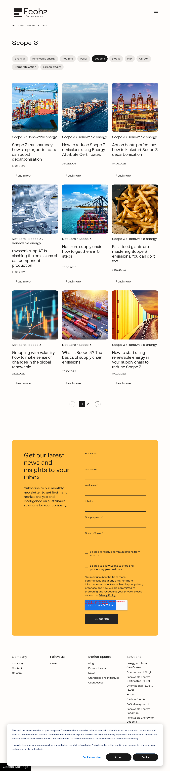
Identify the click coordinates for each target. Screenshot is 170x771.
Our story (18, 663)
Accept (119, 757)
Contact (17, 668)
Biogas (131, 694)
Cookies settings (92, 757)
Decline (145, 757)
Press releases (97, 668)
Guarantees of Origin (139, 672)
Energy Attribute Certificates (137, 665)
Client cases (95, 682)
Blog (91, 663)
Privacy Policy (107, 595)
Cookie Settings (15, 767)
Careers (17, 673)
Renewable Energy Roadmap (138, 711)
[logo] (30, 13)
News (91, 673)
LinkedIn (55, 663)
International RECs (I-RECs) (140, 688)
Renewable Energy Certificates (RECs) (138, 679)
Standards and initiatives (103, 678)
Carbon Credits (136, 699)
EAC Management (138, 704)
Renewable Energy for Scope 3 (140, 720)
